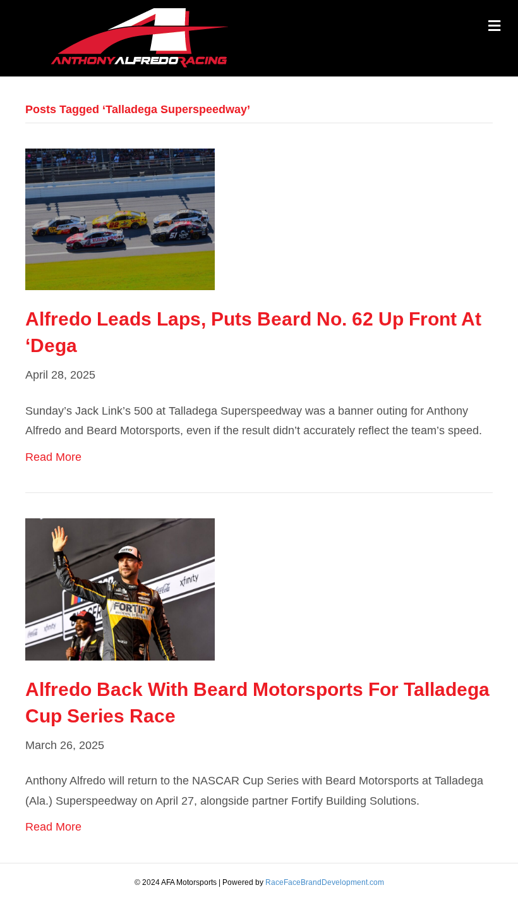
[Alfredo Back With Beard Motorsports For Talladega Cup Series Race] (120, 588)
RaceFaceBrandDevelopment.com (324, 882)
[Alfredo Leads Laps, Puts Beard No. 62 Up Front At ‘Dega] (120, 218)
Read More (53, 457)
